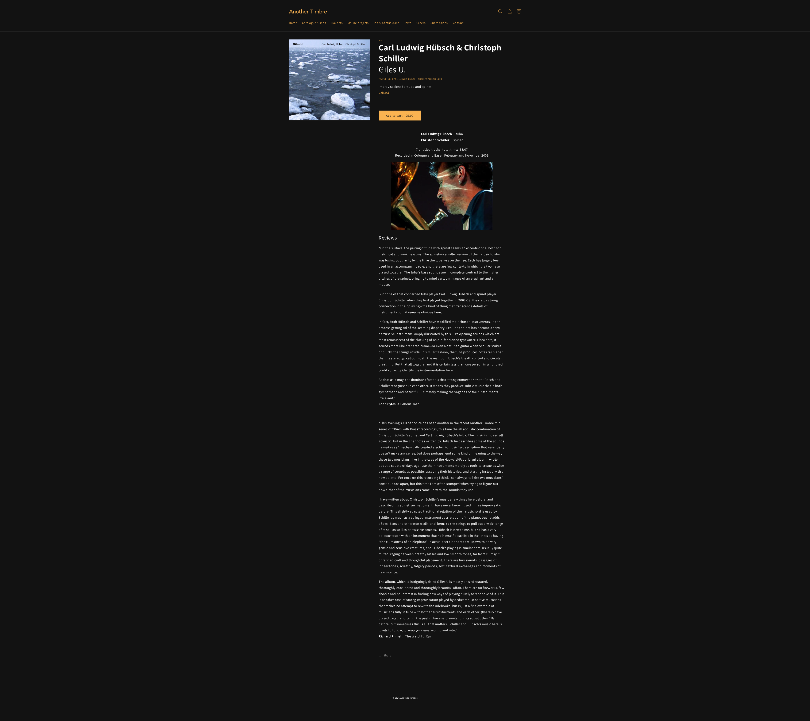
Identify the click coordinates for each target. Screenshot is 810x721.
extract (384, 92)
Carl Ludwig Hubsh (404, 79)
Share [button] (387, 655)
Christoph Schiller (430, 79)
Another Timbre (409, 697)
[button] (500, 11)
